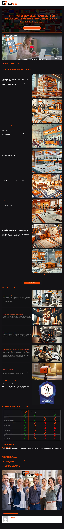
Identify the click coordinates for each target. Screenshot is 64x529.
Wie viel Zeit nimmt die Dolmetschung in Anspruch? (11, 466)
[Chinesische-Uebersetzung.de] (10, 3)
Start (48, 2)
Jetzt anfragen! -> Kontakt (56, 2)
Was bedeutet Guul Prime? (6, 447)
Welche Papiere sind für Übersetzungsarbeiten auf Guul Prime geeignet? (15, 460)
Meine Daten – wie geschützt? (7, 455)
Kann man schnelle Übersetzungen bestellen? (10, 462)
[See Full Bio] (15, 517)
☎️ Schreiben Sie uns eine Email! (10, 513)
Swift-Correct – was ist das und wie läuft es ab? (10, 465)
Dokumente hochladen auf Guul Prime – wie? (10, 453)
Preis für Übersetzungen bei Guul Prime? (9, 461)
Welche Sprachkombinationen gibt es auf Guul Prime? (11, 467)
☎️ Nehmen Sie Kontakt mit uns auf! (11, 63)
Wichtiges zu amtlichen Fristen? (7, 456)
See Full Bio (12, 517)
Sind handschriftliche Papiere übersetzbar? (9, 457)
